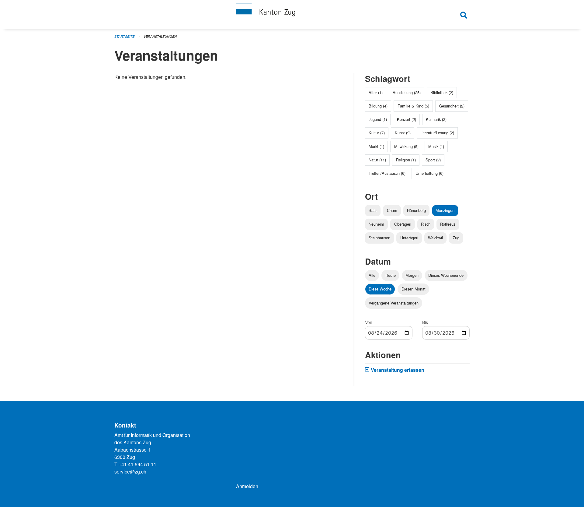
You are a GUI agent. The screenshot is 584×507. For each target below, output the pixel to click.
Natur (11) (377, 160)
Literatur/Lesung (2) (437, 133)
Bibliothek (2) (441, 92)
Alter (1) (376, 92)
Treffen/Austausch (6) (387, 173)
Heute (390, 275)
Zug (456, 238)
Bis (425, 322)
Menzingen (445, 210)
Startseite (124, 36)
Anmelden (247, 486)
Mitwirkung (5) (406, 146)
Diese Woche (380, 289)
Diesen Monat (413, 289)
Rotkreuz (447, 224)
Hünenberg (416, 210)
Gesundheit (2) (451, 106)
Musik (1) (436, 146)
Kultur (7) (377, 133)
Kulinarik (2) (436, 119)
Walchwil (435, 238)
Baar (373, 210)
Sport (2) (433, 160)
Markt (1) (376, 146)
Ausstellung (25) (407, 92)
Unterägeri (409, 238)
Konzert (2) (406, 119)
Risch (425, 224)
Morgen (412, 275)
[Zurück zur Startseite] (292, 14)
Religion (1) (406, 160)
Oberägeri (402, 224)
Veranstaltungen (160, 36)
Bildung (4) (378, 106)
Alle (372, 275)
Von (368, 322)
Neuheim (376, 224)
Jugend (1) (378, 119)
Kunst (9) (403, 133)
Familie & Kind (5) (413, 106)
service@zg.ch (130, 471)
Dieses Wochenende (446, 275)
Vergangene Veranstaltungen (394, 303)
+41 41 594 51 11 (137, 464)
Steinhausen (379, 238)
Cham (392, 210)
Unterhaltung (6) (429, 173)
